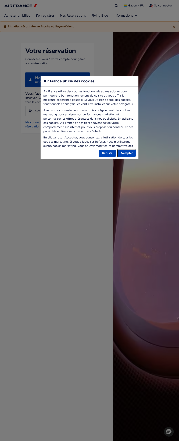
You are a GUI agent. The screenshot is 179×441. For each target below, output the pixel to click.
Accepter (127, 153)
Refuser (107, 153)
